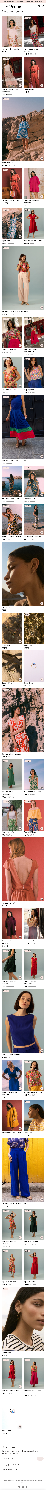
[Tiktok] (26, 1486)
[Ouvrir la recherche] (7, 6)
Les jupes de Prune (14, 1481)
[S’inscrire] (40, 1459)
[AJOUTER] (20, 45)
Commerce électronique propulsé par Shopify (31, 1481)
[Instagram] (23, 1486)
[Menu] (2, 6)
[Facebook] (19, 1486)
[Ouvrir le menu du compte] (34, 6)
